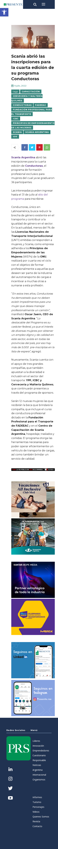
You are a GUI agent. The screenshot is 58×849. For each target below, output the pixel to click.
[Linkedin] (10, 769)
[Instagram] (10, 779)
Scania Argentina (37, 132)
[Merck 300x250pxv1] (33, 617)
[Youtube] (10, 798)
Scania (17, 132)
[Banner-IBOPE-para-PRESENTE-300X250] (33, 580)
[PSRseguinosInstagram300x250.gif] (33, 698)
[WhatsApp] (47, 147)
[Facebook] (24, 147)
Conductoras (22, 105)
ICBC (16, 118)
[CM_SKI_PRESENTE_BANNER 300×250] (33, 499)
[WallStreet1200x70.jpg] (33, 469)
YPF (15, 136)
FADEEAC (40, 105)
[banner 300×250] (33, 536)
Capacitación (31, 91)
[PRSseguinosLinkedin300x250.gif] (33, 660)
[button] (4, 12)
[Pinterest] (39, 147)
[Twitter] (32, 147)
